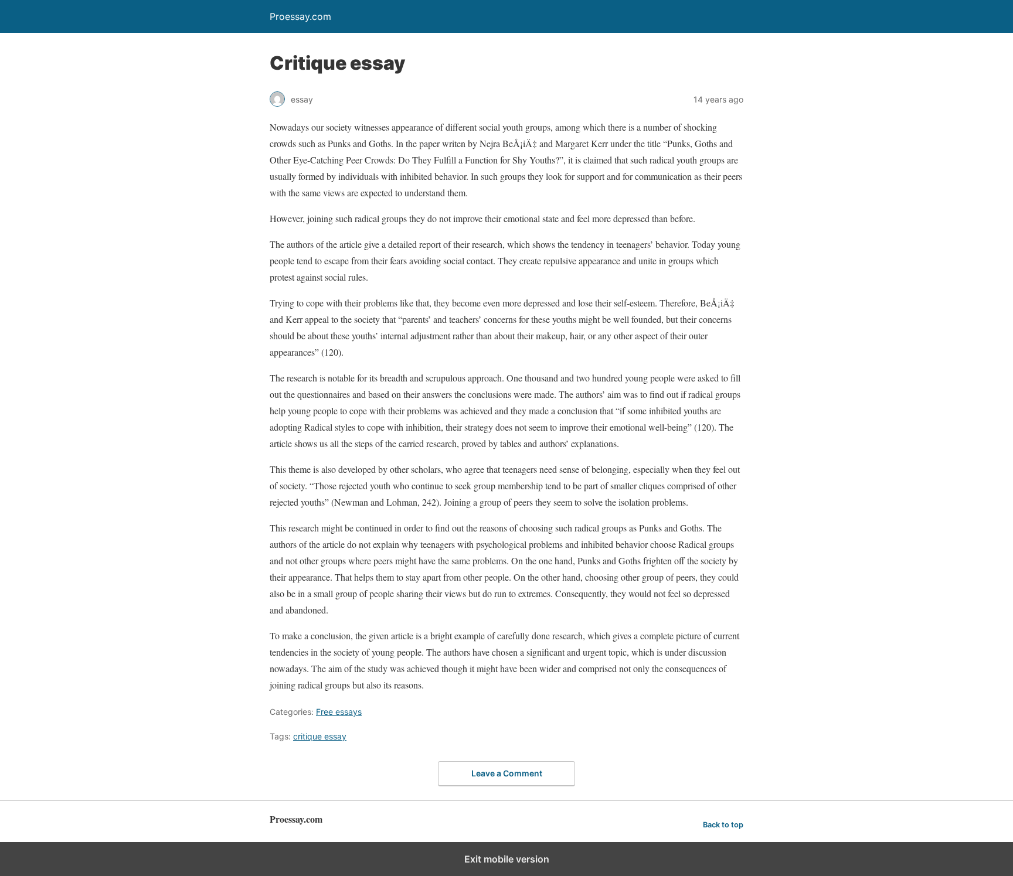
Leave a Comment (506, 773)
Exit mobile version (506, 859)
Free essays (339, 712)
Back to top (723, 824)
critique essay (319, 736)
